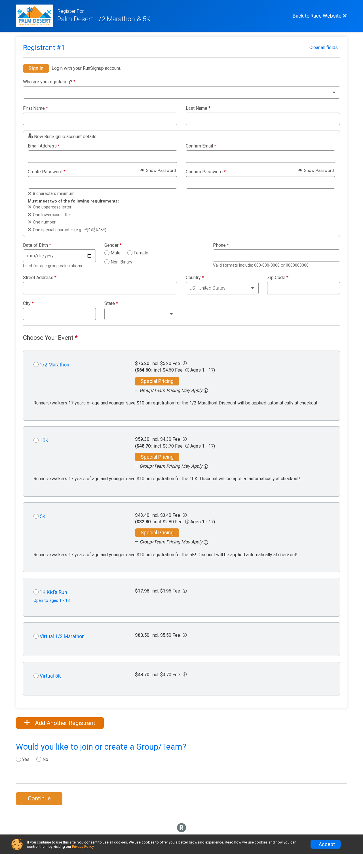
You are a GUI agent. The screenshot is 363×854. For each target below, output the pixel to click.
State (111, 303)
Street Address (39, 277)
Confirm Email (201, 146)
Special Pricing (157, 381)
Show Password (160, 170)
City (28, 303)
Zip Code (277, 277)
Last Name (198, 108)
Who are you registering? (49, 82)
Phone (221, 245)
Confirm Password (206, 171)
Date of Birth (37, 245)
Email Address (44, 146)
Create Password (47, 171)
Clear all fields (323, 47)
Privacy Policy (83, 846)
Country (195, 277)
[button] (206, 390)
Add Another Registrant (64, 723)
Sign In (36, 68)
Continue (39, 798)
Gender (113, 245)
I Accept (325, 844)
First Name (35, 108)
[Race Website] (36, 16)
